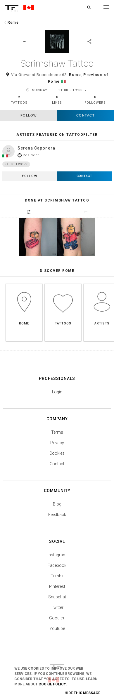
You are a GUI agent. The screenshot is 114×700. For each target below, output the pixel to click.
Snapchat (57, 597)
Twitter (57, 607)
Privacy (57, 442)
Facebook (57, 565)
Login (57, 392)
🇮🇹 (63, 81)
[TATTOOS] (63, 283)
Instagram (57, 555)
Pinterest (57, 586)
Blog (57, 504)
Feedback (57, 514)
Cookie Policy (52, 684)
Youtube (57, 628)
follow (28, 115)
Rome (75, 74)
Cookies (57, 453)
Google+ (57, 618)
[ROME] (24, 283)
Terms (57, 432)
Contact (85, 115)
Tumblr (57, 576)
